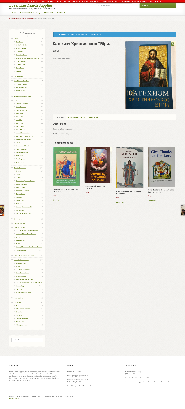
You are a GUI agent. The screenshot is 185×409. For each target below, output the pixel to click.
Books (18, 18)
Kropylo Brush (20, 194)
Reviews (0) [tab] (93, 117)
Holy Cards (19, 113)
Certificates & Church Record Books (27, 58)
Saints (18, 142)
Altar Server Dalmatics (23, 308)
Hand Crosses (20, 187)
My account (48, 13)
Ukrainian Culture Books (24, 292)
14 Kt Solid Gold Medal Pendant (26, 234)
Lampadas (19, 197)
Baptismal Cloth (21, 263)
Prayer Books (20, 68)
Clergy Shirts (20, 315)
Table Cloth (19, 289)
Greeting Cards (21, 276)
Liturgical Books (21, 64)
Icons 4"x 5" (19, 123)
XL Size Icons (20, 162)
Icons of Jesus (20, 129)
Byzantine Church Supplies (30, 5)
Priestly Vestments (22, 325)
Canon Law (19, 51)
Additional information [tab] (76, 117)
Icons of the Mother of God (24, 136)
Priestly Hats (20, 321)
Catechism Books (28, 18)
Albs (17, 305)
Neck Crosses (20, 240)
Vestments (17, 302)
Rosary (18, 243)
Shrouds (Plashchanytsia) (24, 207)
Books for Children (22, 45)
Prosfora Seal (20, 200)
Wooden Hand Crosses (23, 213)
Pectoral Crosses (19, 223)
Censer (18, 174)
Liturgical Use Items (20, 168)
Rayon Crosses (20, 90)
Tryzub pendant (21, 250)
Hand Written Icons (22, 110)
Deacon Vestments (22, 318)
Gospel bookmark (21, 184)
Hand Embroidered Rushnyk (25, 279)
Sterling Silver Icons (22, 152)
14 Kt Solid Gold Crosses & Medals (27, 230)
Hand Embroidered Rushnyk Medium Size (29, 282)
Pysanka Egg (20, 286)
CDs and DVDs (18, 76)
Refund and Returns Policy (30, 13)
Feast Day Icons (21, 107)
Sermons (18, 71)
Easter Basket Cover (22, 273)
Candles (18, 171)
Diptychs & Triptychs (22, 103)
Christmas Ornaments (23, 269)
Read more (56, 200)
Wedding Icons (20, 159)
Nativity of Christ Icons (23, 139)
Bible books (19, 42)
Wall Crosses (20, 155)
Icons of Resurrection (22, 133)
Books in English (21, 48)
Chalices (18, 177)
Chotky (18, 237)
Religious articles (19, 227)
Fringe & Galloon (21, 84)
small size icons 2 (21, 149)
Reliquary (19, 203)
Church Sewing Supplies (21, 81)
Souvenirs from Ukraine (21, 260)
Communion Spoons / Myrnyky (25, 181)
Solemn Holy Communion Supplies (24, 255)
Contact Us (61, 13)
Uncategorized (18, 298)
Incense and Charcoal (22, 190)
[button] (172, 44)
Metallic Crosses (21, 87)
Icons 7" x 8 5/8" (21, 126)
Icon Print (19, 120)
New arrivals (18, 219)
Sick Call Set (20, 210)
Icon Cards (19, 116)
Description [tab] (59, 117)
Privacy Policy (14, 398)
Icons (15, 100)
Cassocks (19, 312)
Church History (21, 61)
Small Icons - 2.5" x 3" (22, 146)
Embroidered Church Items (22, 96)
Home (13, 13)
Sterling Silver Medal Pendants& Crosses (29, 247)
